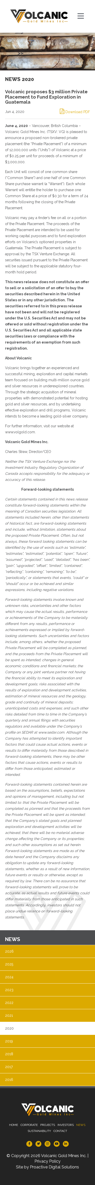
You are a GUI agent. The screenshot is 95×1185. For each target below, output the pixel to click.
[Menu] (81, 16)
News (80, 1125)
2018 (9, 1054)
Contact (60, 1131)
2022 (9, 1003)
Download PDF (77, 112)
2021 (9, 1015)
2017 (9, 1067)
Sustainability (39, 1131)
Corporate (29, 1125)
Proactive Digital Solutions (54, 1167)
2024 (9, 977)
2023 (9, 990)
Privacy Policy (47, 1161)
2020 (9, 1028)
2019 (9, 1041)
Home (13, 1125)
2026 (9, 951)
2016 (9, 1080)
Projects (47, 1125)
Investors (66, 1125)
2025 (9, 964)
